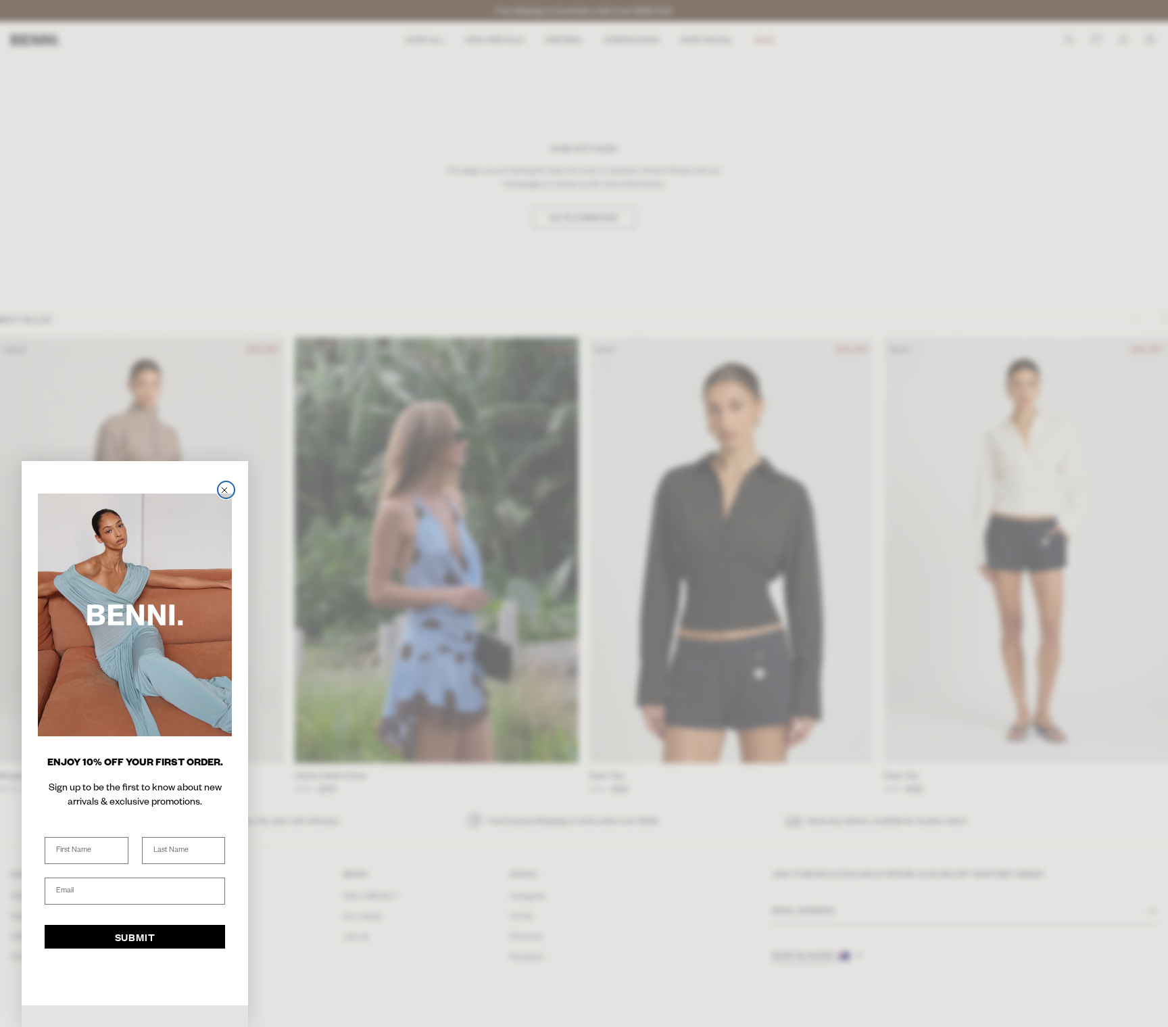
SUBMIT (135, 937)
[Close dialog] (226, 489)
